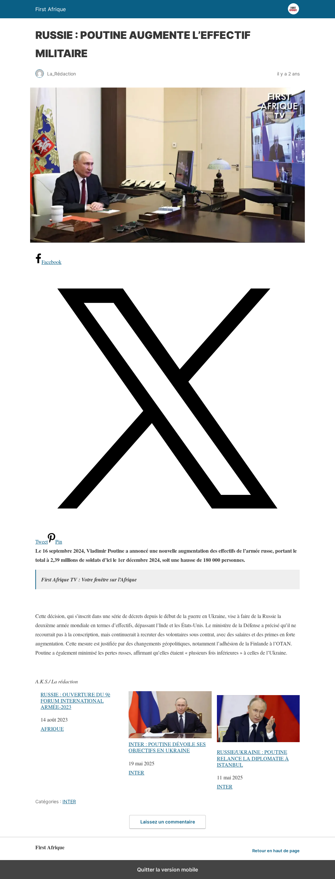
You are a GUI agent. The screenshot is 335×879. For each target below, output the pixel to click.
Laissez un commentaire (167, 821)
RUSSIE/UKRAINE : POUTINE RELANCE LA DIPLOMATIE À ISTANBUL (253, 758)
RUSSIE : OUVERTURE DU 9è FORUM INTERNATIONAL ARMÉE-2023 (75, 700)
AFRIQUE (52, 728)
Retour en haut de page (276, 850)
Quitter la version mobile (167, 869)
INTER (136, 772)
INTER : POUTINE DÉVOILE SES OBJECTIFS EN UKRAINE (167, 747)
